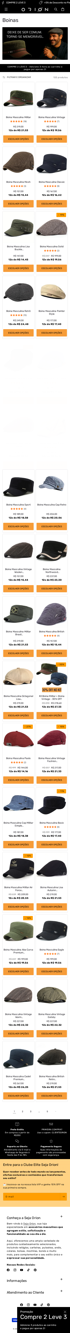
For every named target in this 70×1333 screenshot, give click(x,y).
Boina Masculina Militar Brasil (18, 633)
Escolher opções (18, 139)
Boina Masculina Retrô (18, 311)
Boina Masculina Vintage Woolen (18, 571)
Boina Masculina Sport (18, 504)
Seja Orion (29, 1223)
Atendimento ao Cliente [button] (25, 1292)
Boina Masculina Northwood (52, 571)
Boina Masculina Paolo (18, 758)
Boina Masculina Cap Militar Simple (18, 824)
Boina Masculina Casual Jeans (18, 445)
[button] (6, 9)
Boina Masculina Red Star (18, 378)
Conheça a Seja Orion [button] (23, 1218)
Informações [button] (17, 1281)
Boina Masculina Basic (52, 823)
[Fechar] (65, 1312)
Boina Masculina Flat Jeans (52, 378)
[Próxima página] (55, 1111)
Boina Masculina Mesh (18, 182)
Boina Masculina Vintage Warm (18, 1016)
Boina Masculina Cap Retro (51, 504)
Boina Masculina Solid (52, 246)
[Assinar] (63, 1197)
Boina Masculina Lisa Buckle (18, 248)
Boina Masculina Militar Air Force (18, 889)
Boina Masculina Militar (18, 117)
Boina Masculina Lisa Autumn (51, 889)
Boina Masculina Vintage (51, 117)
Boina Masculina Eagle (52, 949)
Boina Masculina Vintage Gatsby (51, 1016)
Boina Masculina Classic (52, 182)
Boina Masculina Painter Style (52, 312)
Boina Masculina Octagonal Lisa (18, 697)
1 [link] (14, 1111)
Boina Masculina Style (52, 443)
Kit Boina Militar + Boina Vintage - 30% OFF (52, 697)
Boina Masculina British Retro (51, 1078)
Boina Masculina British (51, 631)
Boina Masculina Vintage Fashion (51, 760)
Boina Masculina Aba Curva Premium (18, 951)
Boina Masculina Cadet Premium (18, 1078)
